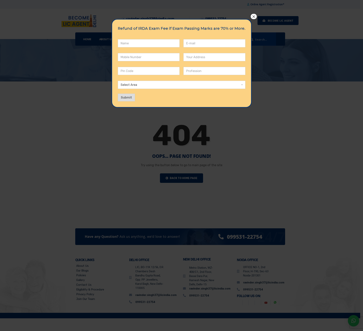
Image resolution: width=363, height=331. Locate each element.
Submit (126, 97)
